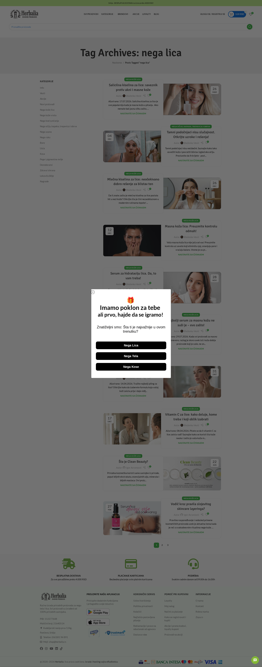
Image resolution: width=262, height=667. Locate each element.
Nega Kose (131, 366)
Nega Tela (131, 356)
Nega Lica (131, 345)
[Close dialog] (92, 292)
